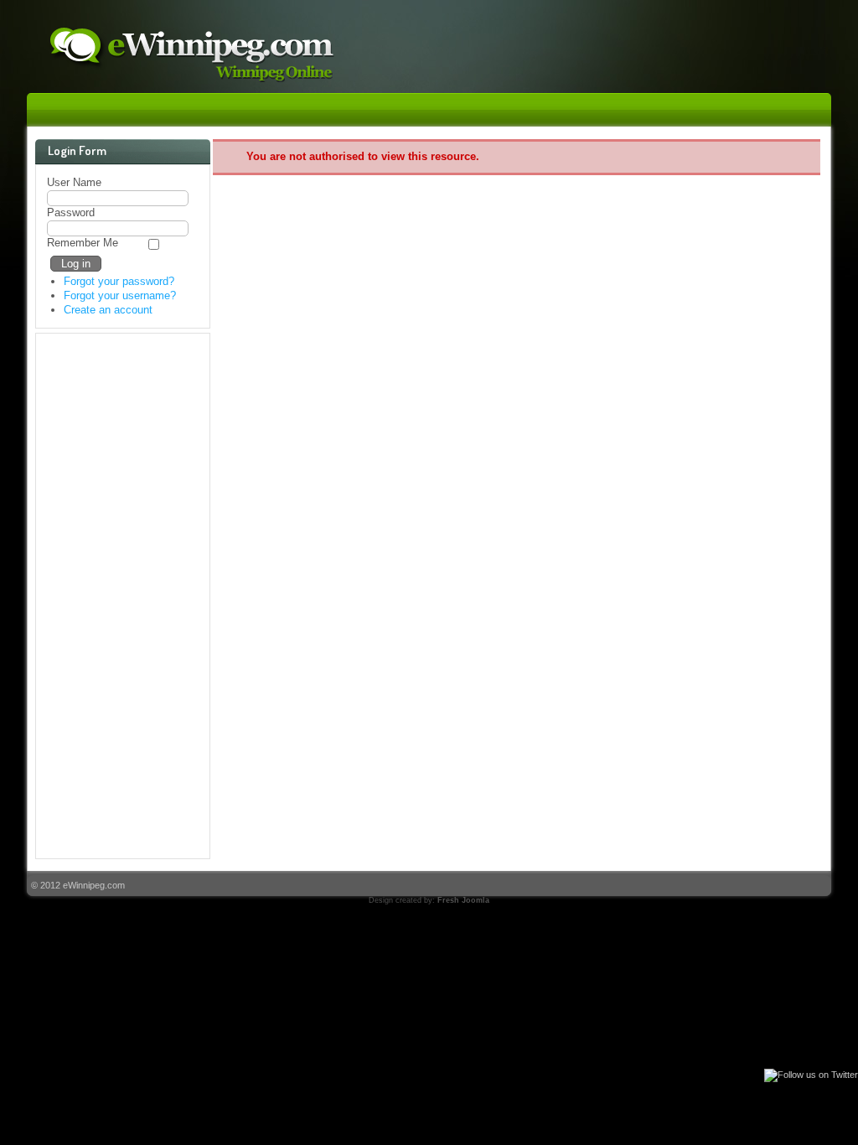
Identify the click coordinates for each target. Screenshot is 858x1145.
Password (71, 212)
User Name (74, 182)
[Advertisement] (114, 596)
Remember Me (82, 242)
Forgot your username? (120, 295)
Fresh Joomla (463, 900)
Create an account (108, 309)
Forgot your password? (119, 281)
